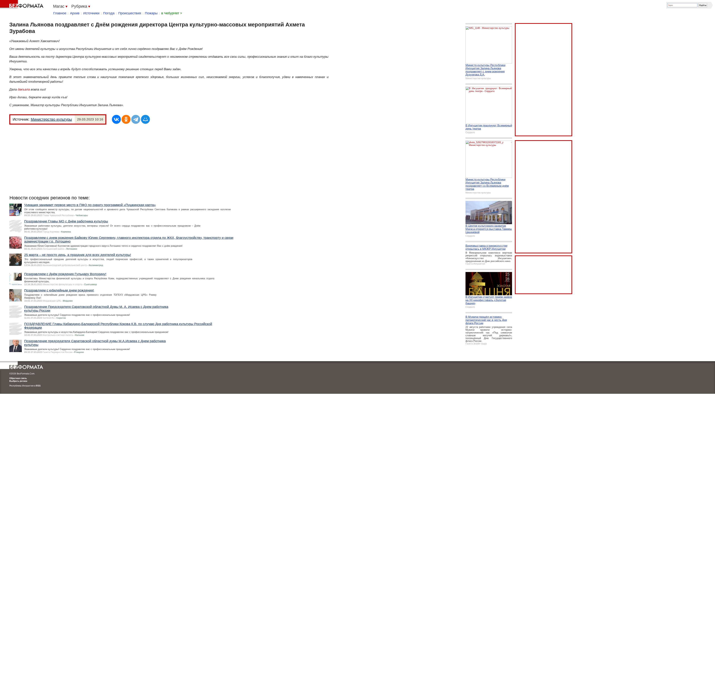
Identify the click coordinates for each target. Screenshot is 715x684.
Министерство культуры (51, 119)
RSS (38, 385)
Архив (75, 13)
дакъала (24, 89)
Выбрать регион (18, 381)
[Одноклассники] (126, 119)
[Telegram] (135, 119)
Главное (59, 13)
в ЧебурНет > (171, 13)
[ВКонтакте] (116, 119)
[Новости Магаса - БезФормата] (22, 4)
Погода (109, 13)
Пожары (151, 13)
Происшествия (129, 13)
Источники (91, 13)
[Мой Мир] (145, 119)
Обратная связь (18, 378)
